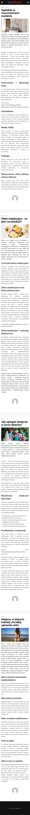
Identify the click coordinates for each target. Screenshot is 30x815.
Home (2, 7)
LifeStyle (7, 7)
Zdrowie (7, 215)
